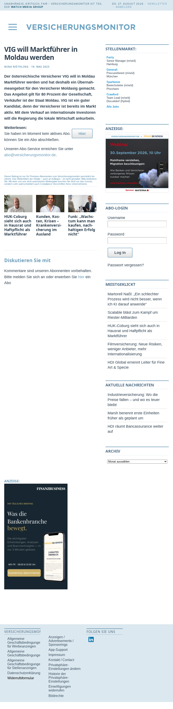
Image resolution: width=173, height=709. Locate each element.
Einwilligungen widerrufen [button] (60, 688)
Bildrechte (56, 696)
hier (81, 277)
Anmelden (124, 6)
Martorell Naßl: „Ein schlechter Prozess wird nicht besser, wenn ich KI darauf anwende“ (135, 299)
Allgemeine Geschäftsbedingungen (24, 653)
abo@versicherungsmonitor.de (30, 155)
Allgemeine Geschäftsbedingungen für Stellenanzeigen (24, 664)
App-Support (58, 650)
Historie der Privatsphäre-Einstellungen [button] (59, 677)
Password (116, 234)
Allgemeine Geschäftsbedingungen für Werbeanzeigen (24, 642)
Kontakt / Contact (61, 660)
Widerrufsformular (20, 678)
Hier (82, 133)
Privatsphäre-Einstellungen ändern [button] (65, 667)
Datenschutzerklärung (23, 673)
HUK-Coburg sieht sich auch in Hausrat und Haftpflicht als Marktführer (133, 330)
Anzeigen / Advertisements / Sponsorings (61, 640)
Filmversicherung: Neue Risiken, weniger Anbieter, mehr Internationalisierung (135, 349)
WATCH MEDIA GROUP (27, 6)
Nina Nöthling (16, 66)
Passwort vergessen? (126, 265)
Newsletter (157, 3)
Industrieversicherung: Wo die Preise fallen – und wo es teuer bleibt (134, 399)
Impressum (57, 655)
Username (116, 217)
